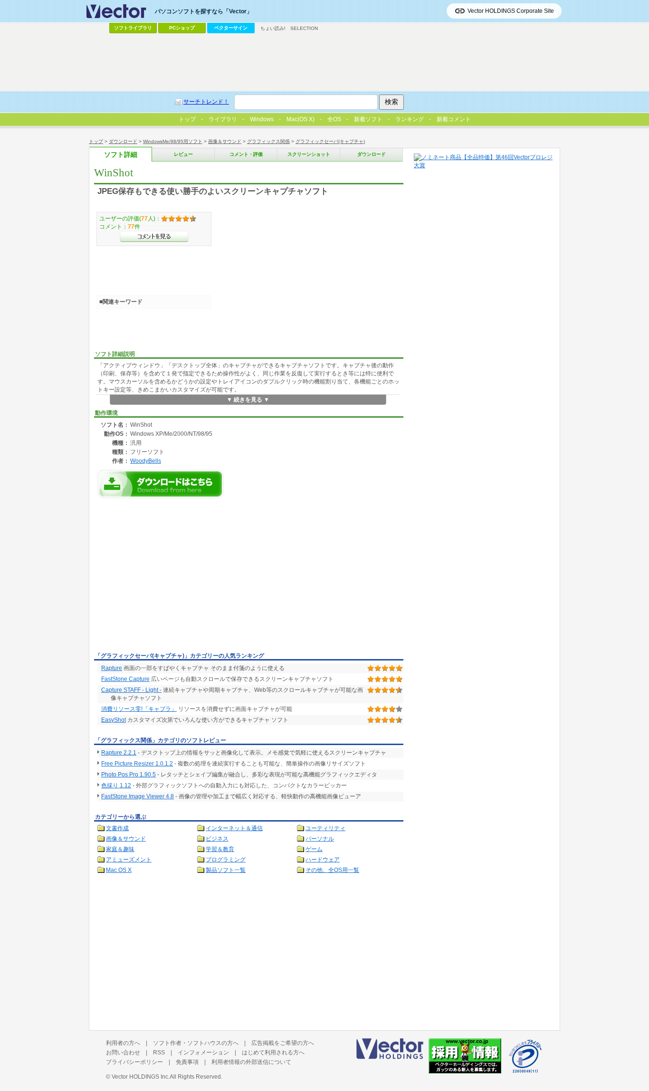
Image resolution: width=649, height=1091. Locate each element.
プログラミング (226, 859)
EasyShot (113, 720)
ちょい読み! (273, 28)
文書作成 (117, 828)
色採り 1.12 (116, 785)
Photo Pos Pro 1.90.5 (128, 774)
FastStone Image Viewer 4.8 (137, 796)
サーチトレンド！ (206, 101)
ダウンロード (123, 141)
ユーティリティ (325, 828)
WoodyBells (145, 461)
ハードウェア (322, 859)
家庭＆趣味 (120, 849)
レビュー (183, 154)
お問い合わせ (123, 1052)
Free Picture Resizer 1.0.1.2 (137, 763)
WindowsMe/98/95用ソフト (172, 141)
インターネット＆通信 (234, 828)
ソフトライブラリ (133, 27)
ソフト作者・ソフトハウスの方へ (196, 1043)
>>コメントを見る (154, 236)
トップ (96, 141)
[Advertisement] (174, 577)
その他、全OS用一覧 (332, 870)
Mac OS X (119, 870)
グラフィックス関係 (268, 141)
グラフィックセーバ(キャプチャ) (330, 141)
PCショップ (182, 27)
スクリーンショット (308, 154)
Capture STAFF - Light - (131, 690)
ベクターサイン (231, 27)
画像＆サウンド (224, 141)
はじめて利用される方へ (273, 1052)
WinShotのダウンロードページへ (160, 483)
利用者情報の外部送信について (251, 1062)
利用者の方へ (123, 1043)
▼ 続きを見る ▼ (248, 399)
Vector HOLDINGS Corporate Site (511, 11)
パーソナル (319, 838)
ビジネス (217, 838)
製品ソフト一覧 (226, 870)
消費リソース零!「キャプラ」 (139, 709)
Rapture (111, 668)
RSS (159, 1052)
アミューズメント (129, 859)
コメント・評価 (246, 154)
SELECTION (304, 28)
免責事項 (187, 1062)
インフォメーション (203, 1052)
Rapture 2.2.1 (118, 752)
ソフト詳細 (120, 154)
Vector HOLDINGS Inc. (141, 1076)
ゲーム (314, 849)
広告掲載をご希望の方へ (282, 1043)
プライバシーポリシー (134, 1062)
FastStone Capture (125, 679)
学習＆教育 (220, 849)
